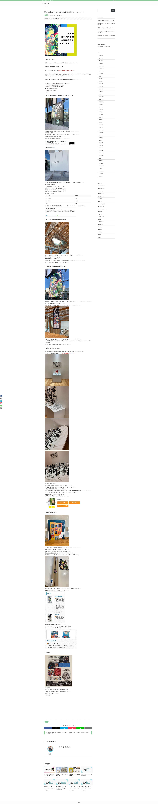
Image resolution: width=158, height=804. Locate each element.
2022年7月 (101, 109)
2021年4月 (101, 140)
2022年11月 (101, 99)
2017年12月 (101, 165)
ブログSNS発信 (102, 203)
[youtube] (70, 747)
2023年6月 (101, 81)
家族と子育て (101, 216)
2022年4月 (101, 117)
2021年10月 (101, 132)
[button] (48, 728)
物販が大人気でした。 (51, 90)
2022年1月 (101, 124)
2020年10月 (101, 155)
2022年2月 (101, 122)
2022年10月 (101, 101)
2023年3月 (101, 89)
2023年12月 (101, 65)
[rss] (113, 0)
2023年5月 (101, 83)
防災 (100, 234)
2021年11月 (101, 130)
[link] (59, 747)
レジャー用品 (101, 206)
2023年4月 (101, 86)
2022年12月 (101, 96)
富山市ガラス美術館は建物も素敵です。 (55, 85)
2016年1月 (101, 176)
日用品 (47, 15)
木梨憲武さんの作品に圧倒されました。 (55, 86)
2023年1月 (101, 94)
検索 (113, 10)
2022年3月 (101, 119)
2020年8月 (101, 160)
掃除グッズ (101, 221)
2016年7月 (101, 173)
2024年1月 (101, 63)
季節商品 (101, 211)
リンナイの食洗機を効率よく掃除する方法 (106, 20)
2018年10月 (101, 163)
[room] (66, 747)
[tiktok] (63, 747)
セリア (100, 198)
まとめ (47, 92)
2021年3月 (101, 142)
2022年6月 (101, 112)
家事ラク (101, 214)
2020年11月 (101, 153)
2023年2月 (101, 91)
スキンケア (101, 193)
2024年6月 (101, 55)
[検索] (115, 0)
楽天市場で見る (74, 502)
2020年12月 (101, 150)
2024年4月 (101, 58)
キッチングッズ (102, 188)
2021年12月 (101, 127)
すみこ (50, 753)
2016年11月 (101, 171)
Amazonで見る (62, 502)
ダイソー (101, 201)
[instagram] (61, 747)
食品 (100, 237)
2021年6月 (101, 137)
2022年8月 (101, 107)
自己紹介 (101, 232)
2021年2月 (101, 145)
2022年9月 (101, 104)
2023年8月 (101, 76)
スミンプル (46, 3)
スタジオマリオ (102, 196)
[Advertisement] (68, 708)
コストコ (101, 191)
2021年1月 (101, 147)
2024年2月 (101, 60)
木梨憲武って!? (60, 499)
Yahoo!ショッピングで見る (62, 505)
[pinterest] (68, 747)
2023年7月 (101, 78)
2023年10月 (101, 71)
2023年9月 (101, 73)
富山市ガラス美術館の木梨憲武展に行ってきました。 (58, 83)
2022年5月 (101, 114)
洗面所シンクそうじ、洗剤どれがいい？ (105, 27)
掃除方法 (101, 224)
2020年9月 (101, 158)
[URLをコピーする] (88, 728)
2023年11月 (101, 68)
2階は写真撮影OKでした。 (52, 88)
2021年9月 (101, 135)
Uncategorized (102, 186)
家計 (100, 219)
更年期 (100, 229)
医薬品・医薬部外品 (103, 209)
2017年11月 (101, 168)
